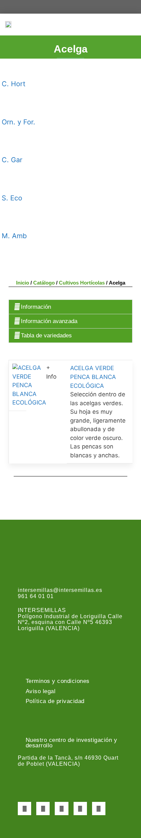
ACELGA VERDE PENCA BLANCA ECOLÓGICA (93, 377)
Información (36, 307)
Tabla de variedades (46, 335)
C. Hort (13, 84)
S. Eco (12, 198)
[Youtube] (80, 808)
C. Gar (12, 160)
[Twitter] (43, 808)
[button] (131, 24)
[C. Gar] (10, 144)
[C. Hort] (10, 68)
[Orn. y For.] (10, 106)
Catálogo (44, 283)
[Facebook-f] (24, 808)
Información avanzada (49, 321)
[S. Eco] (10, 182)
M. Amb (14, 236)
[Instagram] (61, 808)
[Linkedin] (98, 808)
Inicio (22, 283)
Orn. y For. (18, 122)
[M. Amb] (10, 220)
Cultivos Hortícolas (82, 283)
